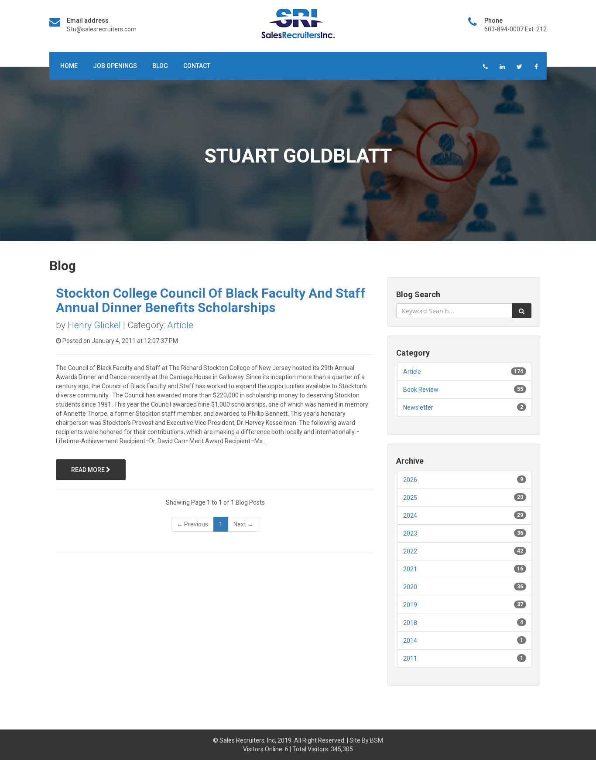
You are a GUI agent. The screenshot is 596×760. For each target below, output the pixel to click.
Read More (88, 469)
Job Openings (115, 65)
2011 (410, 658)
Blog (160, 65)
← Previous (192, 524)
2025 (410, 497)
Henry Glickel (94, 325)
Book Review (420, 389)
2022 (410, 551)
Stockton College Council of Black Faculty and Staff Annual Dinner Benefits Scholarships (211, 300)
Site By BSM (366, 740)
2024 (410, 515)
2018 (410, 622)
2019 (410, 604)
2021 (410, 569)
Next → (243, 524)
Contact (196, 65)
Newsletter (418, 407)
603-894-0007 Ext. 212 (515, 29)
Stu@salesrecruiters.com (102, 29)
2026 (410, 479)
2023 (410, 533)
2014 (410, 640)
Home (69, 65)
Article (180, 325)
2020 (410, 587)
